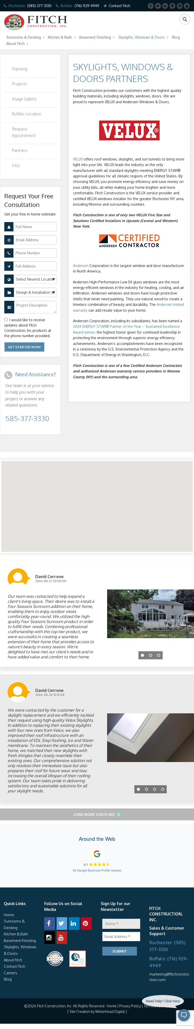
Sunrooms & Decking (23, 37)
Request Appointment (24, 132)
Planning (19, 68)
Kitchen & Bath (60, 37)
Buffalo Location (26, 113)
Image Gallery (24, 98)
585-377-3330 (27, 418)
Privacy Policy (130, 1006)
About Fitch (15, 43)
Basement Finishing (95, 37)
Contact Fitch (119, 6)
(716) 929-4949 (87, 6)
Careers (10, 972)
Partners (20, 150)
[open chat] (172, 1019)
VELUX (78, 159)
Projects (19, 83)
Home (9, 914)
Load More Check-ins (95, 814)
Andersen (80, 265)
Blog (176, 37)
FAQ (16, 165)
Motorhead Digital (110, 1011)
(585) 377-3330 (39, 6)
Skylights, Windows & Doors (141, 37)
